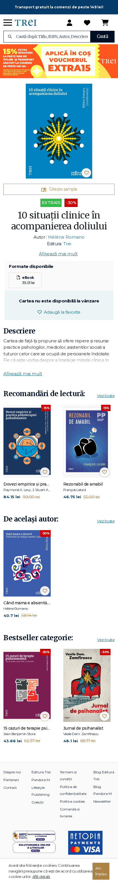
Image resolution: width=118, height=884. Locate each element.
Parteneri (11, 780)
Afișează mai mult (58, 253)
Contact (10, 787)
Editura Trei (41, 772)
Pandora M (41, 780)
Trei (67, 243)
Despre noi (12, 772)
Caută (102, 36)
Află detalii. (41, 876)
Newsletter (102, 801)
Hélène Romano (66, 237)
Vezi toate (106, 395)
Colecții (38, 802)
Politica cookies (72, 801)
